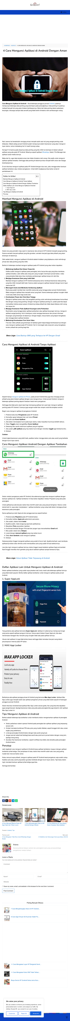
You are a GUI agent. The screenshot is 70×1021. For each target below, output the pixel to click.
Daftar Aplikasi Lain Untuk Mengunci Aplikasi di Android (19, 185)
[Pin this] (10, 800)
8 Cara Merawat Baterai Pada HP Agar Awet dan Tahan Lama (11, 824)
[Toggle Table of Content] (36, 176)
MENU (64, 12)
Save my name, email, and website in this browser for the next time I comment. (29, 886)
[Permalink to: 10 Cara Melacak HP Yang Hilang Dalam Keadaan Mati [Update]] (57, 815)
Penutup (5, 194)
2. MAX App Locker (10, 189)
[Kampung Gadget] (35, 4)
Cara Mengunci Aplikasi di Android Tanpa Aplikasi (17, 181)
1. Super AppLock (10, 187)
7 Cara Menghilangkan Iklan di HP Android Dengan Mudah (34, 824)
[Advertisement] (35, 29)
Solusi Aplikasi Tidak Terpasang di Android (33, 558)
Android (52, 103)
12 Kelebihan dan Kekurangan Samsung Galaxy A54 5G (53, 836)
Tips (13, 830)
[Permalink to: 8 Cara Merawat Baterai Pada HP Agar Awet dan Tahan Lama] (12, 815)
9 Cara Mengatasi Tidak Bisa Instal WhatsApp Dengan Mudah (16, 837)
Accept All (36, 1013)
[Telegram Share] (13, 800)
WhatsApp (45, 152)
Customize (12, 1013)
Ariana (15, 844)
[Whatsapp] (16, 800)
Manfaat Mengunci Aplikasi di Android (14, 179)
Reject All (24, 1013)
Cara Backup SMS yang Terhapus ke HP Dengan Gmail (38, 335)
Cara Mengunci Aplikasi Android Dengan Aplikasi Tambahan (20, 183)
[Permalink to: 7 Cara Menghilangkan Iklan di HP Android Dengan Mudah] (35, 815)
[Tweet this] (6, 800)
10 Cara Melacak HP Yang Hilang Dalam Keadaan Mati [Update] (56, 824)
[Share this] (3, 800)
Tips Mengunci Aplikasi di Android (13, 192)
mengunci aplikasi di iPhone (21, 397)
